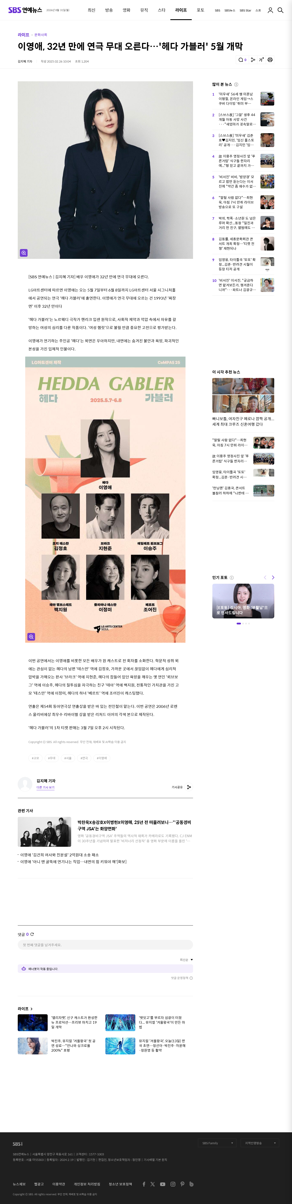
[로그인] (270, 10)
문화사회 (40, 34)
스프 (258, 10)
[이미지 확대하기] (24, 253)
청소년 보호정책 (120, 1184)
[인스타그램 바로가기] (173, 1184)
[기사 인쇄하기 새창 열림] (270, 59)
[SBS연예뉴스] (25, 10)
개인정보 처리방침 (87, 1184)
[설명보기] (236, 84)
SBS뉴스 (229, 10)
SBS (217, 10)
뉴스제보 (19, 1184)
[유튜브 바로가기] (162, 1184)
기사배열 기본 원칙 (155, 1159)
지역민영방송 (253, 1143)
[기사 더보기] (30, 1009)
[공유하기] (253, 59)
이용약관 (58, 1184)
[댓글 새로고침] (32, 934)
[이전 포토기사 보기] (265, 577)
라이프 (23, 34)
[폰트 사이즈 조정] (261, 59)
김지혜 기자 (25, 61)
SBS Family (210, 1143)
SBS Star (245, 10)
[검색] (280, 10)
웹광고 (39, 1184)
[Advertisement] (105, 1079)
